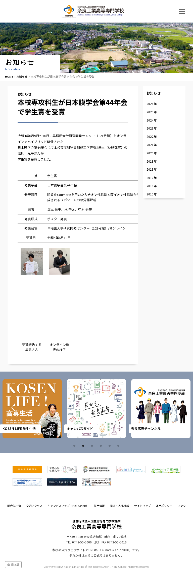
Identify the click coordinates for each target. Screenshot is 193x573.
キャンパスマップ (68, 506)
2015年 (152, 194)
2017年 (152, 177)
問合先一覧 (14, 506)
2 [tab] (83, 445)
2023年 (152, 128)
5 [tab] (110, 445)
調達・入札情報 (119, 506)
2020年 (152, 153)
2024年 (152, 120)
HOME (9, 76)
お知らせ (21, 76)
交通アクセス (34, 506)
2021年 (152, 145)
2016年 (152, 186)
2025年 (152, 112)
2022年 (152, 136)
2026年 (152, 103)
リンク (181, 506)
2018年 (152, 169)
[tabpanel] (32, 408)
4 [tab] (101, 445)
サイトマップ (142, 506)
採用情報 (99, 506)
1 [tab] (75, 445)
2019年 (152, 161)
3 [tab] (92, 445)
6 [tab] (119, 445)
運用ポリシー (164, 506)
